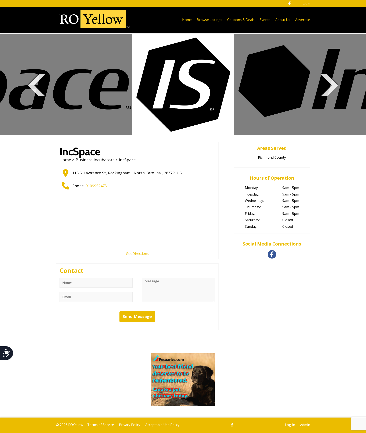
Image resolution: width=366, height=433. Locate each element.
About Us (282, 19)
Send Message (137, 316)
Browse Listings (209, 19)
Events (265, 19)
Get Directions (137, 253)
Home (187, 19)
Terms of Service (100, 424)
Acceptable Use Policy (162, 424)
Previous (36, 85)
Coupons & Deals (241, 19)
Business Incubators (95, 159)
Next (329, 85)
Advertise (302, 19)
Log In (306, 3)
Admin (305, 424)
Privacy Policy (129, 424)
